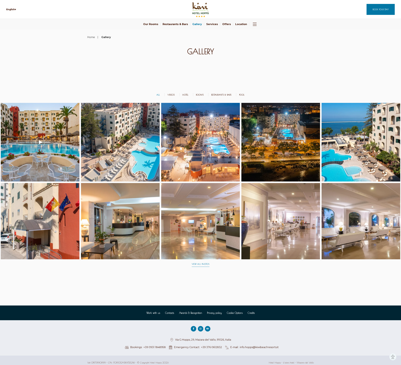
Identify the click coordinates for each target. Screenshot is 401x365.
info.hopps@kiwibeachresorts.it (259, 347)
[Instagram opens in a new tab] (200, 328)
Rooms (200, 95)
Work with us (153, 312)
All (158, 95)
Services (212, 24)
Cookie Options (235, 312)
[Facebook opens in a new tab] (193, 328)
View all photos (200, 264)
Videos (171, 95)
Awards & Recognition (190, 312)
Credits (251, 312)
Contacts (169, 312)
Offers (226, 24)
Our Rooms (150, 24)
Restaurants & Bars (175, 24)
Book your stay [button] (381, 9)
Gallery (197, 24)
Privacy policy (214, 312)
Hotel (185, 95)
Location (241, 24)
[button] (11, 9)
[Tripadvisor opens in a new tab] (207, 328)
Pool (242, 95)
